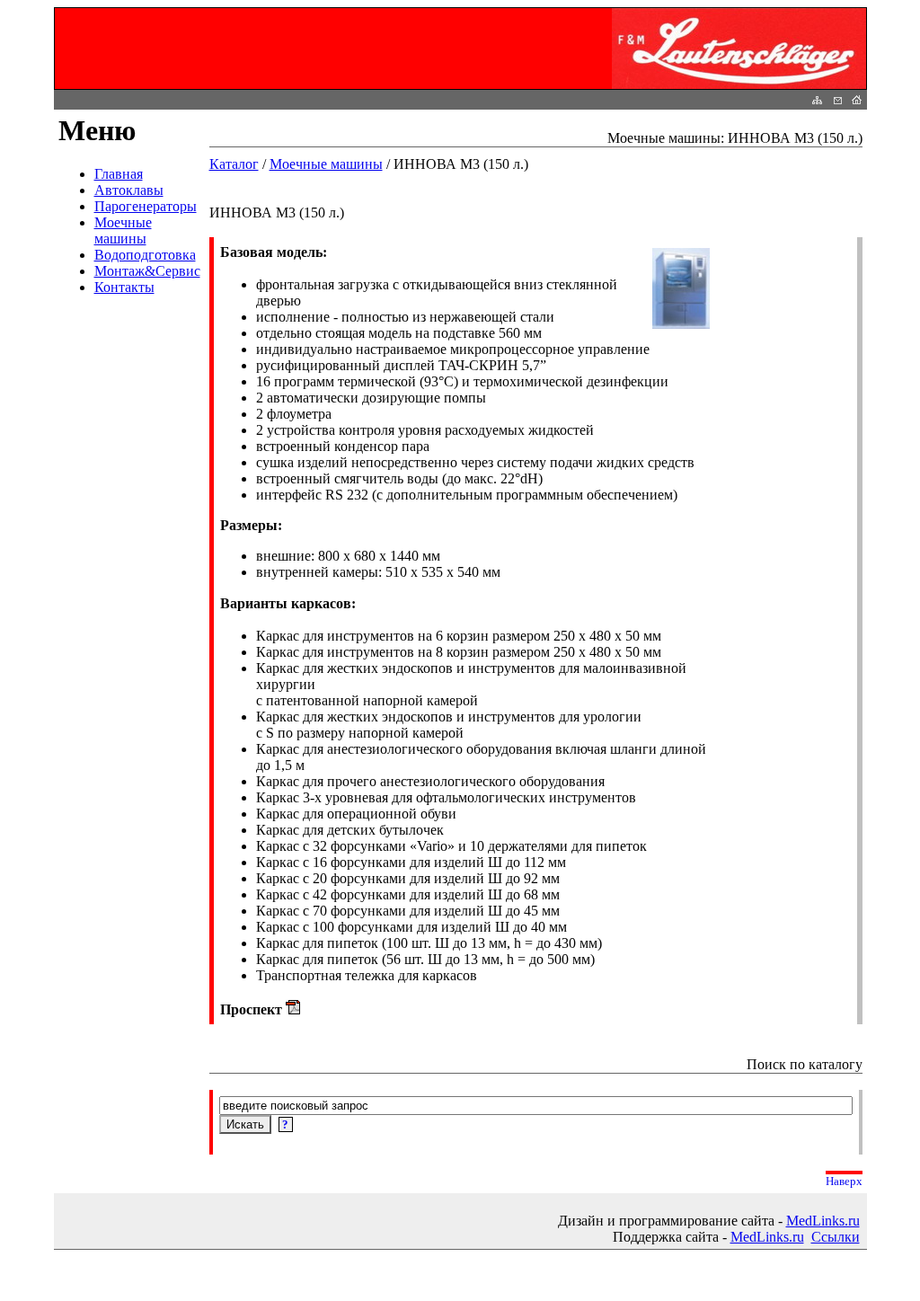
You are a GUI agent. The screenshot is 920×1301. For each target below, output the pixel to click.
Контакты (124, 287)
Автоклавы (129, 190)
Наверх (844, 1181)
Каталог (234, 164)
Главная (118, 173)
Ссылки (835, 1236)
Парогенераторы (145, 206)
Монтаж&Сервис (147, 271)
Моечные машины (123, 230)
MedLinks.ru (823, 1220)
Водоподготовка (145, 254)
